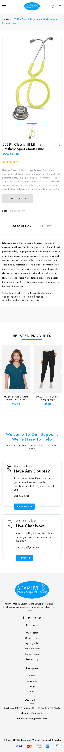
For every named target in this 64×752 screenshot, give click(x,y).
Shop (32, 686)
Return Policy (32, 659)
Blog (32, 691)
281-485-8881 (21, 496)
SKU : (5, 211)
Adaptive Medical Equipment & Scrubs (41, 740)
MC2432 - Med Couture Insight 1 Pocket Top (16, 398)
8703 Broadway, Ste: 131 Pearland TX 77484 (32, 708)
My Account (32, 632)
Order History (32, 638)
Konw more (23, 506)
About (32, 675)
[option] (32, 130)
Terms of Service (32, 648)
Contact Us (32, 681)
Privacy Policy (32, 654)
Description (22, 226)
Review (45, 226)
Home (5, 19)
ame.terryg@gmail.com (27, 547)
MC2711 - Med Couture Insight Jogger (48, 398)
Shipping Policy (32, 643)
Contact (23, 557)
